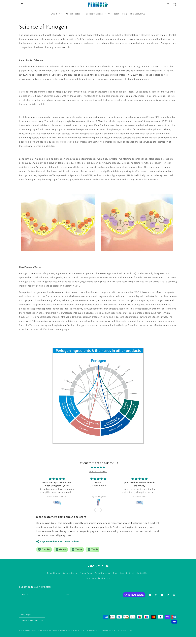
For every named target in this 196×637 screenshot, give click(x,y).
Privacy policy (78, 630)
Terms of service (93, 630)
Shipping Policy (70, 573)
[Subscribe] (67, 594)
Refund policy (65, 630)
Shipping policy (107, 630)
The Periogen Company (33, 630)
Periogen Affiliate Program (98, 578)
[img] (98, 467)
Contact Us (141, 573)
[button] (22, 4)
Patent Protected (103, 573)
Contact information (124, 630)
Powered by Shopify (49, 630)
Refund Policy (53, 573)
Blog (115, 573)
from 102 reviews (98, 471)
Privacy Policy (85, 573)
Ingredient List (127, 573)
